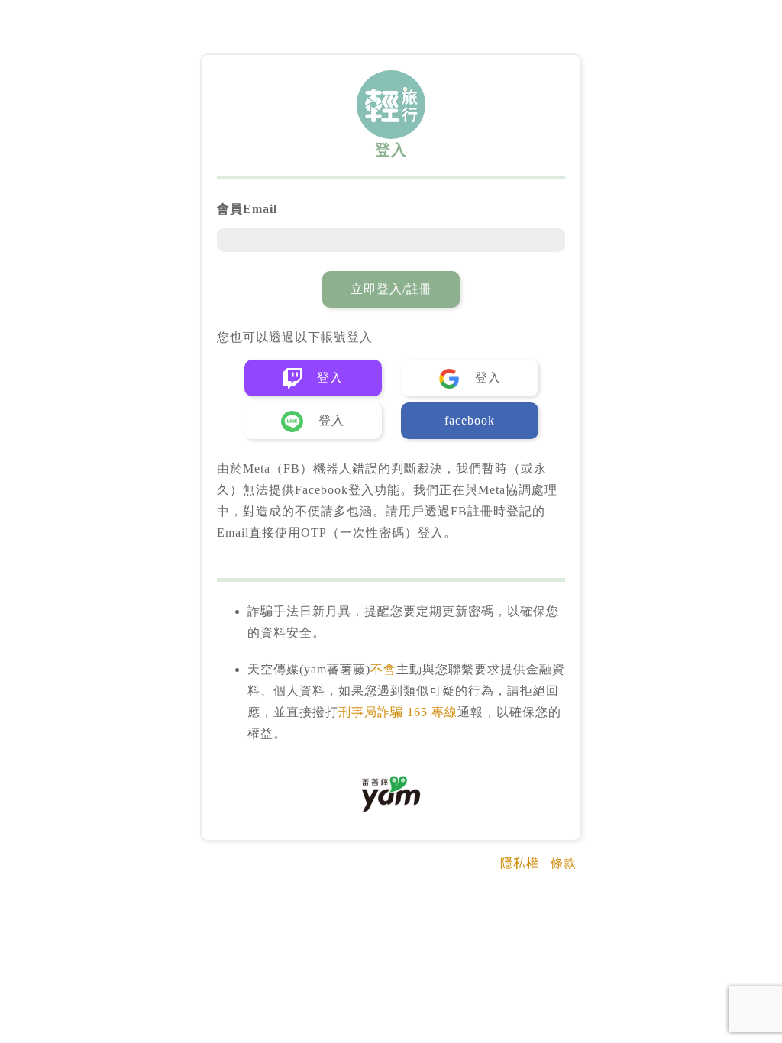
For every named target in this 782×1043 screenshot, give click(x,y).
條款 (564, 863)
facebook (469, 420)
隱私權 (519, 863)
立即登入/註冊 (391, 289)
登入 (328, 377)
